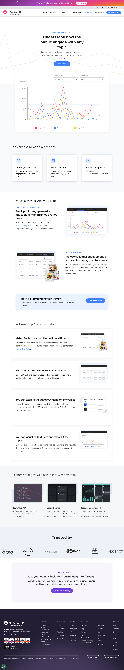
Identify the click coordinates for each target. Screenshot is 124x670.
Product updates (73, 640)
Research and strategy (46, 640)
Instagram (116, 635)
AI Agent (44, 12)
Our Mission (102, 625)
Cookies (51, 658)
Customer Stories (76, 12)
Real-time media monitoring (45, 634)
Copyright (38, 658)
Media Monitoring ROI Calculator (87, 642)
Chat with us (62, 64)
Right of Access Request (62, 658)
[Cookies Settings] (3, 666)
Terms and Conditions (27, 658)
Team (99, 632)
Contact (100, 644)
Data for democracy (85, 636)
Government (61, 635)
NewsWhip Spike (23, 225)
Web (114, 625)
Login (96, 8)
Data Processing (75, 658)
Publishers (61, 632)
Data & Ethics (102, 635)
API (71, 632)
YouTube (115, 639)
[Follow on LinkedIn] (11, 634)
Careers (104, 8)
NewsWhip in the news (114, 8)
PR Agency (61, 629)
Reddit (115, 646)
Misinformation (46, 645)
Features (73, 635)
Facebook (116, 629)
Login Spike (92, 657)
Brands (59, 625)
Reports (83, 632)
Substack (116, 649)
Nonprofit (60, 639)
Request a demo (113, 12)
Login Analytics (111, 657)
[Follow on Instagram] (15, 634)
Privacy (45, 658)
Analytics (73, 629)
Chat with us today (62, 591)
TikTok (115, 642)
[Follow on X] (8, 634)
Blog (82, 629)
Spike (72, 625)
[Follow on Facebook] (4, 634)
